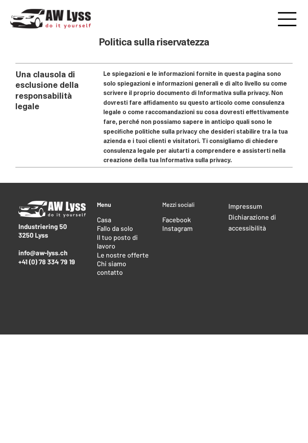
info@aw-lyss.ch (43, 253)
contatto (110, 272)
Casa (104, 219)
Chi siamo (111, 263)
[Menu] (287, 19)
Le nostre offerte (123, 255)
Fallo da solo (115, 228)
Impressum (245, 206)
